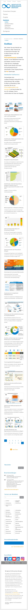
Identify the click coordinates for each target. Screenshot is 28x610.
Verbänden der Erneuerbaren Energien (12, 593)
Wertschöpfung (18, 531)
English (19, 1)
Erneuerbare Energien (9, 11)
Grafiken (6, 22)
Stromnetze (17, 525)
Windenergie (8, 533)
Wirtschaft (17, 533)
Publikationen (8, 25)
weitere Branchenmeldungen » (11, 489)
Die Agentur (6, 31)
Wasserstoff (8, 531)
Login (5, 1)
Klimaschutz (8, 519)
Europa (16, 515)
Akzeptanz (8, 510)
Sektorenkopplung (19, 521)
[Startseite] (12, 6)
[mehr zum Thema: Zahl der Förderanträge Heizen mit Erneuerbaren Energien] (14, 221)
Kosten (16, 519)
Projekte (5, 17)
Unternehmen (15, 592)
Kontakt (9, 1)
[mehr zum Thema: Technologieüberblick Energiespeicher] (14, 355)
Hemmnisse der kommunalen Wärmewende (14, 272)
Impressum (24, 562)
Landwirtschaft (9, 521)
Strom (7, 525)
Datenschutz (17, 562)
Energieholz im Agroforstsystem (11, 159)
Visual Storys (7, 27)
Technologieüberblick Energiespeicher (12, 362)
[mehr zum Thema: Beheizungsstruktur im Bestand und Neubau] (14, 200)
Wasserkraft (17, 529)
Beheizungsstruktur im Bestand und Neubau (13, 207)
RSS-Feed (7, 562)
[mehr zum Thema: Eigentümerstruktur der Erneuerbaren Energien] (14, 242)
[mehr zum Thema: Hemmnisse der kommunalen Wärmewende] (14, 265)
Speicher (17, 523)
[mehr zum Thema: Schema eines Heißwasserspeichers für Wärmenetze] (14, 398)
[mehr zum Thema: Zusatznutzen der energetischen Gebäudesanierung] (14, 286)
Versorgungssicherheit (19, 528)
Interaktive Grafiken (9, 23)
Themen (5, 14)
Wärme (7, 529)
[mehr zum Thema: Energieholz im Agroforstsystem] (14, 152)
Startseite (16, 38)
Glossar (14, 1)
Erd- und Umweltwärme (9, 516)
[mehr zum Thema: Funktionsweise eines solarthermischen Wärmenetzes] (14, 376)
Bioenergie (17, 512)
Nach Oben (15, 449)
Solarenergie (8, 523)
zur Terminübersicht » (17, 546)
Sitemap (12, 562)
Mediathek (6, 20)
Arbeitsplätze (18, 510)
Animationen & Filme (9, 28)
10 (18, 443)
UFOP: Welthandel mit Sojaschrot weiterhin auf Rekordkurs (14, 477)
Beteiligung (8, 512)
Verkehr (7, 527)
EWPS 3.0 (17, 517)
